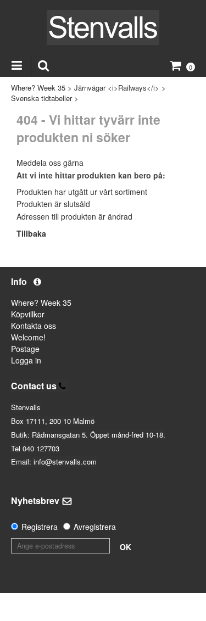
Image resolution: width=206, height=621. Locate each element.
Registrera (39, 526)
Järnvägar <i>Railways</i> (116, 87)
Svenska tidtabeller (41, 98)
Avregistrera (95, 526)
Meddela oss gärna (49, 162)
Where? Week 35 (38, 87)
